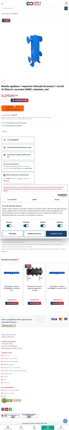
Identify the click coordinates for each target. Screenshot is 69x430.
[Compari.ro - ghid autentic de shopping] (11, 400)
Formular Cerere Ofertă (10, 358)
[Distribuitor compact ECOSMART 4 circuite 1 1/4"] (11, 273)
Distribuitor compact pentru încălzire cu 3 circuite (34, 288)
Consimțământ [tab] (12, 199)
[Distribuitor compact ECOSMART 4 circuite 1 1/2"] (57, 273)
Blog (4, 379)
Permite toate (56, 233)
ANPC (4, 396)
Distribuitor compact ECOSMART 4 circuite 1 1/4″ (12, 288)
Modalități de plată (8, 364)
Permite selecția (34, 233)
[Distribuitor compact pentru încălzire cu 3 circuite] (34, 273)
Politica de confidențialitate (11, 390)
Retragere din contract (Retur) (11, 367)
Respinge (12, 233)
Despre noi (6, 355)
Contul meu (6, 382)
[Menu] (2, 3)
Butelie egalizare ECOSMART (14, 125)
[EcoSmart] (4, 131)
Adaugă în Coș (21, 100)
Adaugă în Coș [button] (11, 303)
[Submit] (66, 8)
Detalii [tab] (35, 199)
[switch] (26, 225)
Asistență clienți (7, 373)
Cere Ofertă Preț (12, 164)
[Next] (67, 283)
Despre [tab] (57, 199)
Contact (5, 376)
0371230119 (10, 337)
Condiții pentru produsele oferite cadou (15, 370)
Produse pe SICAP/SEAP (10, 361)
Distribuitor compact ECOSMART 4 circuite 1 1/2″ (57, 287)
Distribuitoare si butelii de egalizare (17, 123)
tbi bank (6, 181)
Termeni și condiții (8, 393)
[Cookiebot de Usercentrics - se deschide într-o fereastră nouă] (59, 194)
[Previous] (1, 283)
